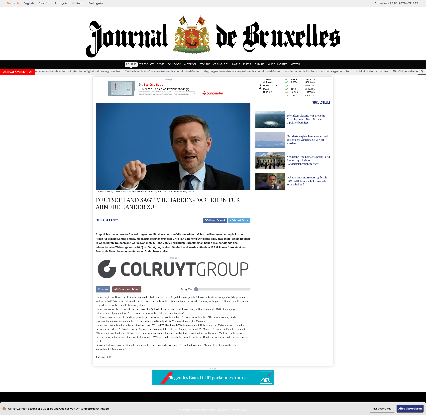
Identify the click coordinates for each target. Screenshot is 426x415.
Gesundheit (220, 64)
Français (61, 3)
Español (44, 3)
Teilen (216, 220)
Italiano (78, 3)
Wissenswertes (277, 64)
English (29, 3)
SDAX (265, 90)
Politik (131, 64)
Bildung (259, 64)
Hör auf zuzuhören (128, 289)
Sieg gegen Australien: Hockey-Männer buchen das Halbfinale (199, 71)
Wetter (295, 64)
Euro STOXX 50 (270, 80)
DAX (265, 93)
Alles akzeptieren (410, 408)
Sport (160, 64)
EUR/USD (267, 86)
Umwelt (235, 64)
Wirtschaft (146, 64)
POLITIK (100, 220)
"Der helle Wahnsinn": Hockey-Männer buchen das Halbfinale (119, 71)
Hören (104, 289)
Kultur (247, 64)
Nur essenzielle (382, 408)
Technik (205, 64)
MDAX (266, 83)
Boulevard (174, 64)
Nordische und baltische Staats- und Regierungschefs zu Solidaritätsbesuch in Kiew (293, 71)
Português (96, 3)
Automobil (190, 64)
